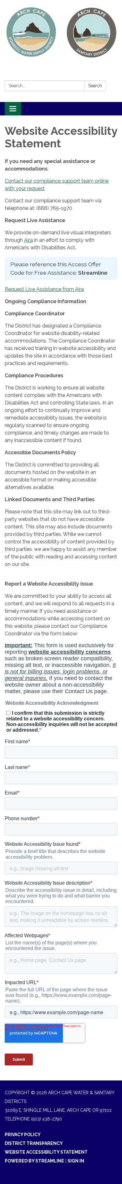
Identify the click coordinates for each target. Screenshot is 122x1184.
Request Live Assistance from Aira (44, 289)
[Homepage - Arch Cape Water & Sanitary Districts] (61, 32)
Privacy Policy (23, 1134)
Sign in (76, 1160)
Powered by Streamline (34, 1160)
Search (95, 85)
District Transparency (34, 1143)
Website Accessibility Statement (46, 1152)
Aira (28, 240)
